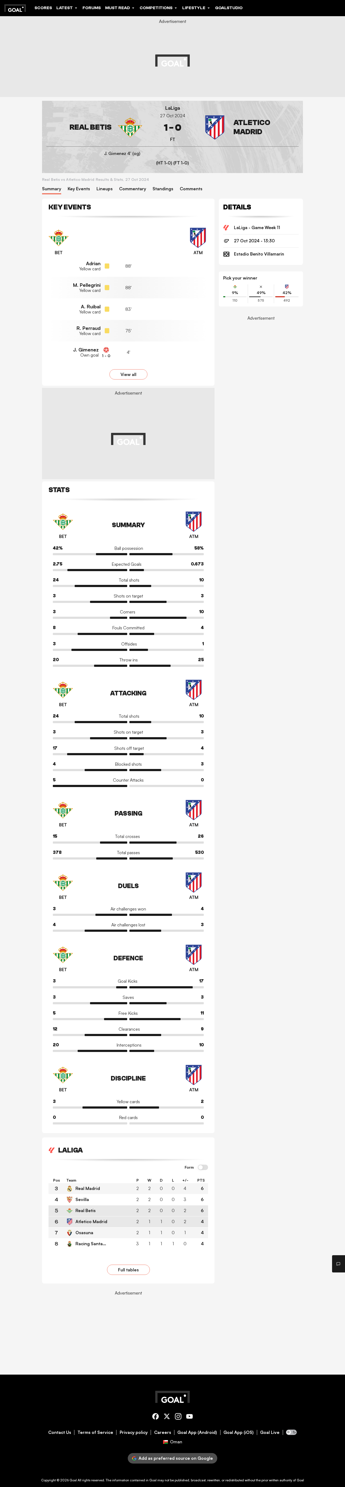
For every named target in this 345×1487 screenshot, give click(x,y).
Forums (91, 7)
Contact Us (59, 1432)
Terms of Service (95, 1432)
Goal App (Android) (197, 1432)
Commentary (132, 188)
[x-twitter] (167, 1417)
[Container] (94, 127)
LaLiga (172, 108)
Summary (51, 188)
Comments (191, 188)
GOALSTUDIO (229, 7)
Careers (162, 1432)
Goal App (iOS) (238, 1432)
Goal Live (270, 1432)
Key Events (79, 188)
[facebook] (155, 1417)
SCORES (43, 7)
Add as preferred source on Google (176, 1458)
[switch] (203, 1168)
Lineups (104, 188)
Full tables (128, 1269)
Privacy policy (134, 1432)
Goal (73, 1480)
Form (189, 1167)
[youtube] (189, 1417)
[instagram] (178, 1417)
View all (128, 374)
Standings (163, 188)
